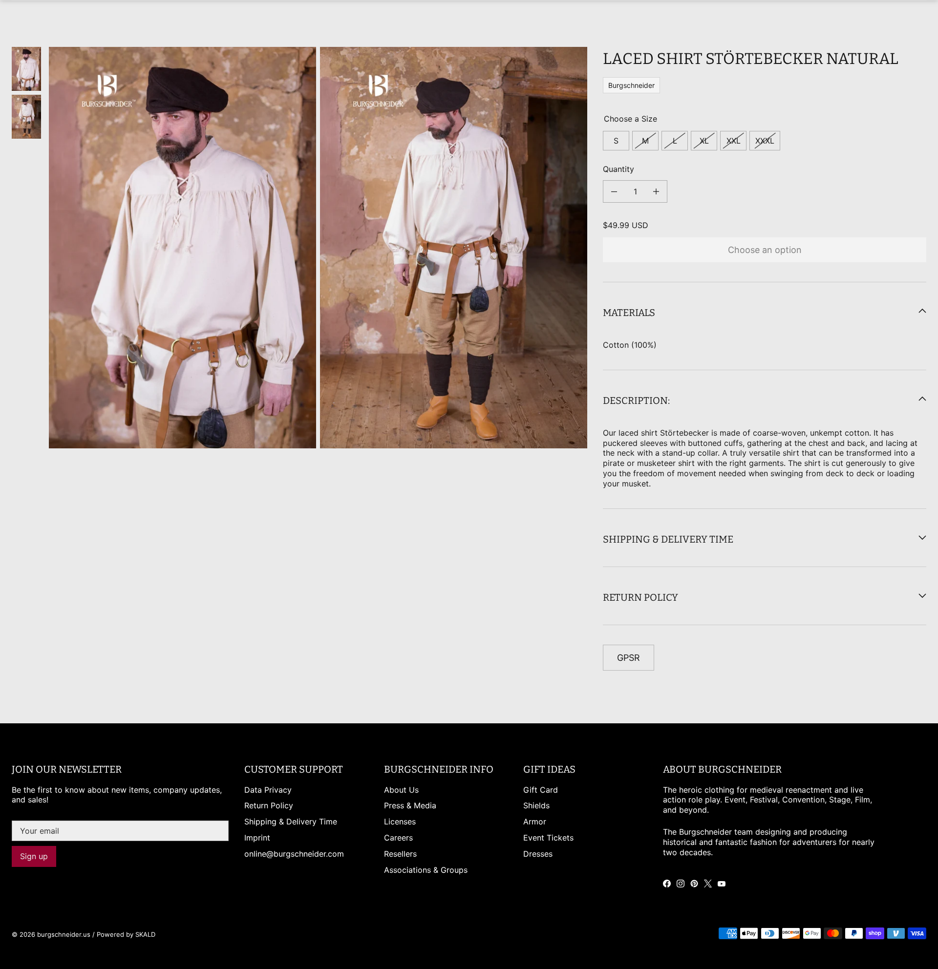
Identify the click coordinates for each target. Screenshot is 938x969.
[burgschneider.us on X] (708, 883)
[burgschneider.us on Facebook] (667, 883)
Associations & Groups (426, 870)
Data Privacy (268, 790)
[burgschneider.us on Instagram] (680, 883)
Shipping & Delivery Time (290, 821)
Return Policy (268, 805)
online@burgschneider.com (294, 854)
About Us (401, 790)
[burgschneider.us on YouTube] (721, 883)
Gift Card (540, 790)
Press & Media (410, 805)
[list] (318, 247)
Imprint (257, 838)
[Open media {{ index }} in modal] (183, 247)
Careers (398, 838)
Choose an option (765, 249)
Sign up (34, 856)
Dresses (538, 854)
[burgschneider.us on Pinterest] (694, 883)
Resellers (400, 854)
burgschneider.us (63, 934)
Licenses (400, 821)
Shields (536, 805)
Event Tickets (548, 838)
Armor (534, 821)
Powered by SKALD (126, 934)
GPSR (628, 657)
